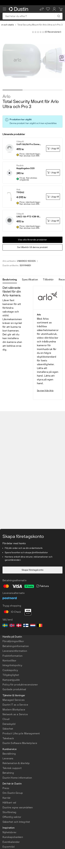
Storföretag (9, 812)
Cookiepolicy (10, 670)
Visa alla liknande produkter (32, 239)
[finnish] (25, 626)
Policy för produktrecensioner (20, 684)
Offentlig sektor (12, 816)
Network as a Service (15, 714)
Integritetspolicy (12, 665)
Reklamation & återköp (16, 763)
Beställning (9, 753)
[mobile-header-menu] (4, 9)
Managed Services (14, 699)
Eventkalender (11, 841)
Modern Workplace (14, 709)
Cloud (6, 719)
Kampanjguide (11, 679)
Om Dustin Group (13, 792)
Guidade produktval (14, 689)
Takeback (8, 738)
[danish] (18, 626)
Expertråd (9, 846)
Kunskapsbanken (13, 837)
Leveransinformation (15, 650)
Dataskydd (9, 723)
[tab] (11, 279)
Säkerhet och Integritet (16, 821)
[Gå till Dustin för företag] (19, 9)
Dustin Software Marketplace (20, 743)
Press (6, 788)
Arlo (6, 96)
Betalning (8, 772)
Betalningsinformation (16, 646)
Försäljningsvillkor (13, 641)
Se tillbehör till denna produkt (32, 247)
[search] (58, 16)
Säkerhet (8, 728)
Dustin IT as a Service (15, 704)
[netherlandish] (32, 626)
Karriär (7, 797)
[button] (42, 9)
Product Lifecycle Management (21, 733)
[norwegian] (12, 626)
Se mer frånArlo (45, 390)
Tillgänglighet (11, 674)
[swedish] (5, 626)
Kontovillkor (9, 660)
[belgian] (39, 626)
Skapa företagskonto (33, 570)
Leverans (8, 758)
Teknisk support (12, 768)
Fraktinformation (12, 655)
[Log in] (54, 9)
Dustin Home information (17, 777)
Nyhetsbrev (9, 832)
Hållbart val (9, 802)
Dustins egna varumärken (18, 807)
